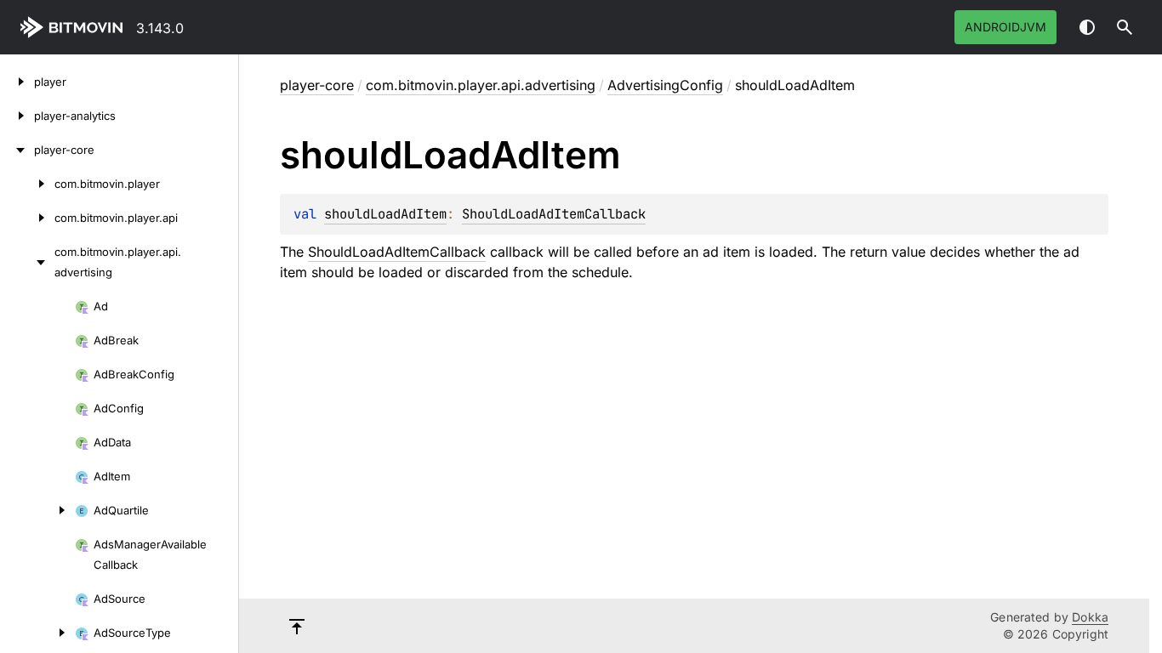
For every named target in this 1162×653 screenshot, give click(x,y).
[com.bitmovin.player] (27, 184)
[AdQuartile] (37, 510)
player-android (74, 27)
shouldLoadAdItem (385, 214)
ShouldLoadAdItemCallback (554, 214)
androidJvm (1005, 27)
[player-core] (17, 150)
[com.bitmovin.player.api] (27, 218)
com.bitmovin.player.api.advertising (480, 85)
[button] (1125, 27)
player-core (317, 85)
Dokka (1090, 617)
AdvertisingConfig (665, 85)
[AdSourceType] (37, 633)
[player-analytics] (17, 116)
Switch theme (1087, 27)
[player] (17, 82)
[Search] (1125, 27)
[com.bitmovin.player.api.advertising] (27, 262)
